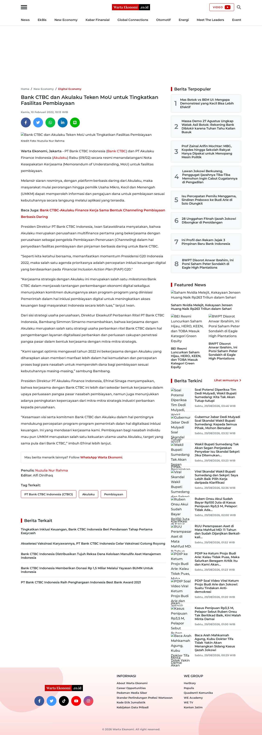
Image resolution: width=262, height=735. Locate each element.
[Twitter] (38, 122)
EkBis (42, 20)
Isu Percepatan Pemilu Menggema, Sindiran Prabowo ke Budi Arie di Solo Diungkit (209, 199)
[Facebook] (26, 122)
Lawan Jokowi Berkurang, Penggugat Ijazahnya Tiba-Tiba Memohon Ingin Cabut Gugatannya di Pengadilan (209, 176)
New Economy (66, 20)
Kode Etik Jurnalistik (131, 702)
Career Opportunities (131, 688)
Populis (189, 688)
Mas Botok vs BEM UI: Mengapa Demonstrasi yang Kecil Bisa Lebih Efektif (207, 103)
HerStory (190, 683)
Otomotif (163, 20)
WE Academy (193, 697)
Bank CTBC (116, 151)
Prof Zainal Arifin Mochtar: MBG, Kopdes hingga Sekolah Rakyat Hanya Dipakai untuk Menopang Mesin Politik (207, 151)
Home (25, 88)
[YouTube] (76, 701)
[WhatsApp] (50, 122)
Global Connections (132, 20)
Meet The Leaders (210, 20)
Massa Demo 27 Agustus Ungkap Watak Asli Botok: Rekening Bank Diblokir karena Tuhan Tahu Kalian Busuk (208, 126)
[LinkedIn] (63, 122)
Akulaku (60, 158)
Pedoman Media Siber (132, 692)
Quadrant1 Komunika (198, 692)
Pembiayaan (113, 494)
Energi (184, 20)
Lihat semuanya (226, 380)
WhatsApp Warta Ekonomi (101, 457)
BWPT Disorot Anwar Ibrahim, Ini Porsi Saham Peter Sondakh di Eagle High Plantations (208, 263)
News (25, 20)
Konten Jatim (193, 707)
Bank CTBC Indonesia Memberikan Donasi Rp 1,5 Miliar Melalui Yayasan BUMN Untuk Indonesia (87, 570)
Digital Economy (69, 88)
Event (236, 20)
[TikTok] (64, 701)
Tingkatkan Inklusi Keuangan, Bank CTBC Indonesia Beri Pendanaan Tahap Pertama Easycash (86, 531)
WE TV (188, 702)
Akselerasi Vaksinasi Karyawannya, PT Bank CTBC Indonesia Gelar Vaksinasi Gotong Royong (93, 543)
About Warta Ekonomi (132, 683)
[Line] (75, 122)
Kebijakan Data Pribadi (133, 707)
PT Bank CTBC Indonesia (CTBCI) (48, 494)
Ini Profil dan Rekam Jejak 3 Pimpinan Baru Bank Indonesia (206, 242)
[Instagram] (88, 701)
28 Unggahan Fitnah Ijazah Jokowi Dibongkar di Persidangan (209, 220)
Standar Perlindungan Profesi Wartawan (145, 697)
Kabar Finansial (98, 20)
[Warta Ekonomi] (131, 7)
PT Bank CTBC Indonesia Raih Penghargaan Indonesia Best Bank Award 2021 (81, 582)
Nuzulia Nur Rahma (51, 470)
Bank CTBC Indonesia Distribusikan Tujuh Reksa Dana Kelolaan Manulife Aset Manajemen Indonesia (91, 556)
